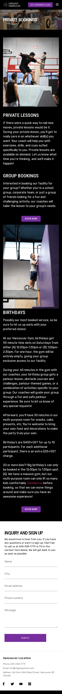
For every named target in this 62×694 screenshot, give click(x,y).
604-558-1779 (27, 546)
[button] (40, 4)
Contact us (35, 483)
